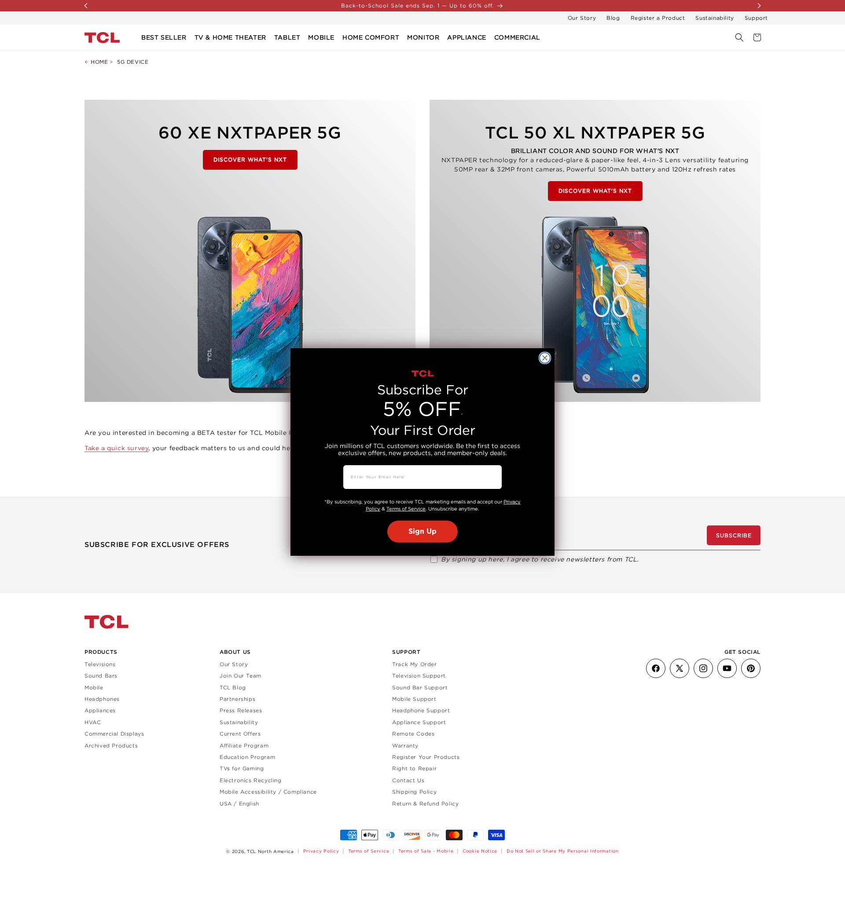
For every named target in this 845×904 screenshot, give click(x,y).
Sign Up (422, 531)
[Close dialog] (545, 358)
